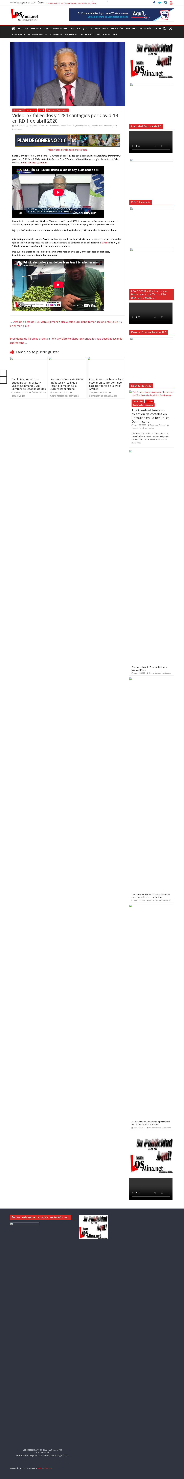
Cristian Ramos (45, 1468)
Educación (117, 28)
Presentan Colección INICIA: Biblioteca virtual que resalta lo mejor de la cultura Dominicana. (67, 384)
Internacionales (37, 34)
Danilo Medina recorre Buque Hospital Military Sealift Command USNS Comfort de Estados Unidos (29, 384)
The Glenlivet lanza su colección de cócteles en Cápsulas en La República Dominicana (85, 2)
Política (75, 28)
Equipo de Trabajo (37, 125)
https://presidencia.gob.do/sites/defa (67, 149)
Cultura (69, 34)
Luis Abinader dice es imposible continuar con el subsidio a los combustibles (151, 896)
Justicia (87, 28)
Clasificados (87, 34)
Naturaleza (18, 34)
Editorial (102, 34)
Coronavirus (54, 125)
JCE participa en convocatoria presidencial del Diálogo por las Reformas (151, 1123)
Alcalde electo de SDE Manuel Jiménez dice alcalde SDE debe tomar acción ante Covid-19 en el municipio (66, 324)
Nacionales (101, 28)
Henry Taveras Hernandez (101, 125)
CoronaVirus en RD (67, 125)
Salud (157, 28)
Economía (145, 28)
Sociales (55, 34)
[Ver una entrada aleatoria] (171, 28)
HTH (115, 125)
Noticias (23, 28)
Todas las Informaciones (57, 110)
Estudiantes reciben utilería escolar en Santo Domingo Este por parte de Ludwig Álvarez (106, 384)
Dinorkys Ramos (83, 125)
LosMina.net (17, 129)
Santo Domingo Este (55, 28)
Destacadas (18, 110)
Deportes (131, 28)
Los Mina (36, 28)
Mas (115, 34)
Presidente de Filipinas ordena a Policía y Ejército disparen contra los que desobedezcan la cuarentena (66, 340)
